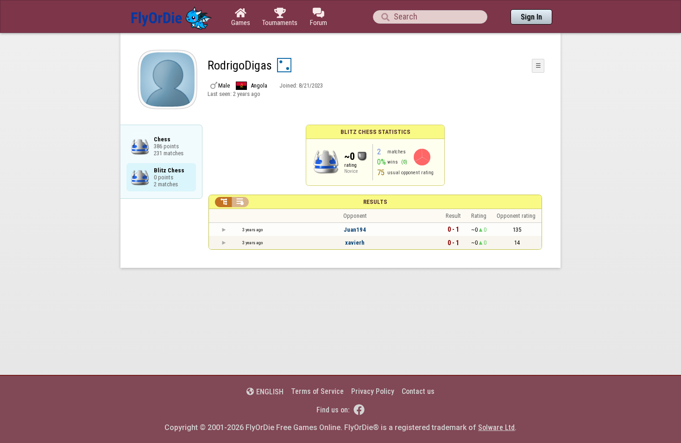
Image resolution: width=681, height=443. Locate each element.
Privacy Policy (372, 391)
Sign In (531, 17)
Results (375, 201)
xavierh (355, 242)
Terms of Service (317, 391)
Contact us (418, 391)
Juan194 (355, 229)
